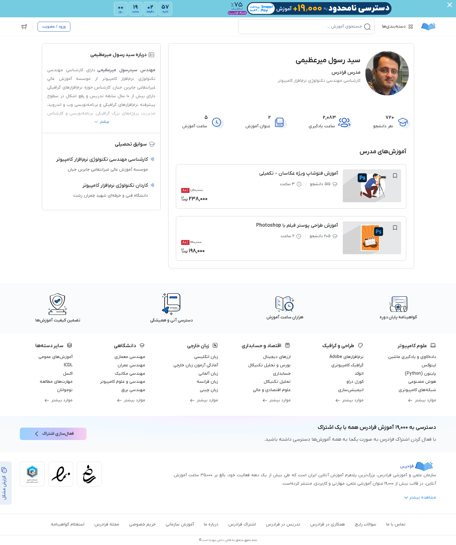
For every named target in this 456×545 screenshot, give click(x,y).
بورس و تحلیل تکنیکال (269, 365)
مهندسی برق (133, 390)
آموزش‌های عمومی (55, 357)
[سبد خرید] (24, 27)
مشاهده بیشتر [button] (422, 497)
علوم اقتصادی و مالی (272, 390)
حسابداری (282, 374)
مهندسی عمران (131, 365)
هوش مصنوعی (422, 382)
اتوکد (359, 374)
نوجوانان (65, 390)
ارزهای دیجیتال (277, 357)
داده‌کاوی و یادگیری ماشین (412, 357)
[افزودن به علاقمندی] (395, 175)
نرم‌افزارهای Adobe (346, 357)
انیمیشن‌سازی (351, 390)
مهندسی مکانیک (130, 374)
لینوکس (429, 365)
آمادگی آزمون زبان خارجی (195, 365)
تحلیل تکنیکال (277, 382)
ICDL (68, 365)
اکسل (68, 374)
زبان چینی (209, 390)
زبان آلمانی (208, 374)
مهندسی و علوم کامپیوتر (122, 382)
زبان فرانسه (207, 382)
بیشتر (104, 121)
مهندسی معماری (129, 357)
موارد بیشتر (425, 400)
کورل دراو (355, 382)
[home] (428, 26)
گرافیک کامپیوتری (347, 365)
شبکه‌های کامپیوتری (417, 390)
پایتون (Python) (420, 374)
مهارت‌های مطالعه (56, 382)
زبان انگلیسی (206, 357)
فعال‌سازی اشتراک (58, 434)
